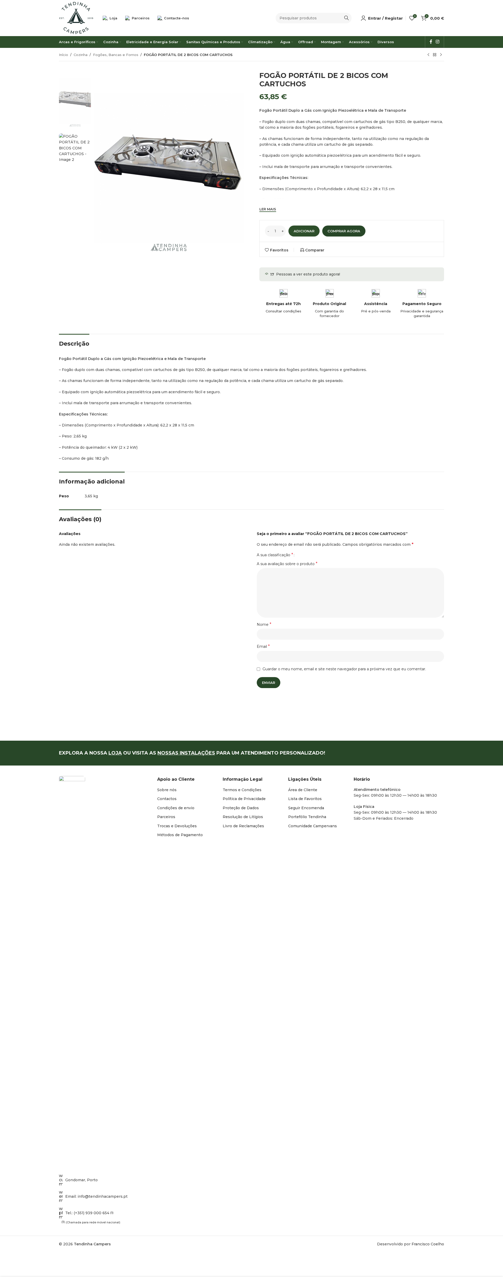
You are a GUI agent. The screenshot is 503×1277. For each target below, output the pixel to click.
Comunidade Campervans (312, 826)
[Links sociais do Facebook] (431, 42)
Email (263, 646)
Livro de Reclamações (243, 826)
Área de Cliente (302, 789)
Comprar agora (343, 231)
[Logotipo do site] (76, 17)
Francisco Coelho (428, 1244)
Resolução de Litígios (243, 816)
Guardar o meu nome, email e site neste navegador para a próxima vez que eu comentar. (344, 669)
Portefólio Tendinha (307, 816)
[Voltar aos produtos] (434, 55)
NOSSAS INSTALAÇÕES (186, 753)
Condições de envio (175, 808)
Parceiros (166, 816)
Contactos (167, 798)
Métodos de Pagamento (180, 834)
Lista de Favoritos (305, 798)
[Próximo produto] (441, 55)
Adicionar (304, 231)
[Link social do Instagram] (437, 42)
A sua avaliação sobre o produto (287, 563)
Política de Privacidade (244, 798)
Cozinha (81, 55)
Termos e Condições (242, 789)
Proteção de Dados (241, 808)
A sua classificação (275, 555)
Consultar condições (283, 311)
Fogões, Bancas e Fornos (115, 55)
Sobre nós (167, 789)
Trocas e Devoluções (177, 826)
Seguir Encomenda (306, 808)
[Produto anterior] (428, 55)
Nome (264, 624)
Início (63, 55)
